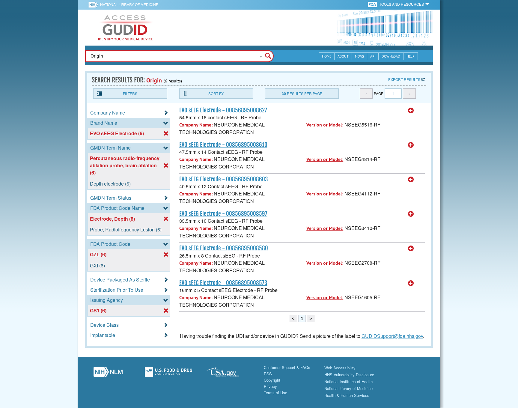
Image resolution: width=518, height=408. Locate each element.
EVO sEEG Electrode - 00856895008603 (223, 179)
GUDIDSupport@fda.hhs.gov (392, 335)
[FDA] (373, 4)
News (359, 56)
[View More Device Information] (411, 111)
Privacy (270, 386)
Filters (130, 93)
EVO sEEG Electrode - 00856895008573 (223, 283)
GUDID (126, 28)
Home (326, 56)
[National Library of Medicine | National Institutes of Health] (108, 373)
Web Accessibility (340, 368)
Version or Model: (324, 125)
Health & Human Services (346, 395)
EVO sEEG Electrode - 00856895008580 (223, 248)
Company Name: (196, 125)
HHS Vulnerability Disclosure (349, 374)
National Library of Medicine (129, 4)
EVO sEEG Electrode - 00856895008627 (223, 110)
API (372, 56)
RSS (268, 374)
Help (410, 56)
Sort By (216, 93)
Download (391, 56)
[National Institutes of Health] (94, 4)
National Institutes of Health (348, 381)
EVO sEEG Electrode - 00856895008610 (223, 144)
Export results (404, 79)
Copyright (272, 380)
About (343, 56)
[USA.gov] (229, 373)
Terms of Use (275, 392)
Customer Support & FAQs (287, 367)
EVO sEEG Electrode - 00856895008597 (223, 213)
